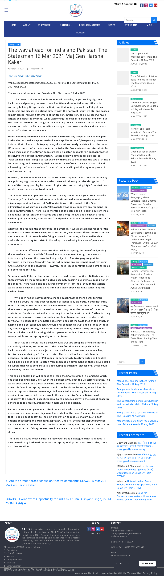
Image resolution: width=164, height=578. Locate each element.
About (27, 25)
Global (134, 50)
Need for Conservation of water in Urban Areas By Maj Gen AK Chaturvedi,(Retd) (136, 496)
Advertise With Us (116, 573)
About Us (86, 573)
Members (81, 32)
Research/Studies (138, 190)
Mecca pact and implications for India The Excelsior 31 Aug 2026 (144, 56)
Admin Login (99, 573)
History (134, 262)
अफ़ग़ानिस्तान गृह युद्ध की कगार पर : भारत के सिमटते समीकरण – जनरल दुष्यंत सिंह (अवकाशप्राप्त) (136, 446)
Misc (149, 25)
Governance (136, 99)
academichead (36, 69)
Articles (65, 25)
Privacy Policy (150, 573)
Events (111, 25)
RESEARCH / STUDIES (89, 25)
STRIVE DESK (44, 25)
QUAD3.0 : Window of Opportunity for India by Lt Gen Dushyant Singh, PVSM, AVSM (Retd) (59, 501)
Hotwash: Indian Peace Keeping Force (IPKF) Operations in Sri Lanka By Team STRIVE (137, 484)
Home (13, 25)
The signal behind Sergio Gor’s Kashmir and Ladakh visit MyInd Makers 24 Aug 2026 (137, 404)
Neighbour (14, 44)
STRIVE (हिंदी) (131, 25)
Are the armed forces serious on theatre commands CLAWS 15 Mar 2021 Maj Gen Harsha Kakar (56, 483)
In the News (146, 187)
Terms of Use (134, 573)
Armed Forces (137, 148)
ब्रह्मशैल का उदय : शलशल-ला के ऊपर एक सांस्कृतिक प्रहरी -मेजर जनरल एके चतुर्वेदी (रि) (144, 309)
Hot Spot (135, 187)
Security (151, 226)
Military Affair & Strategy (141, 328)
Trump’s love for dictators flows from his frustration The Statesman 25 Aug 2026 (136, 392)
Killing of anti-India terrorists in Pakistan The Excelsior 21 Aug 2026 (143, 132)
